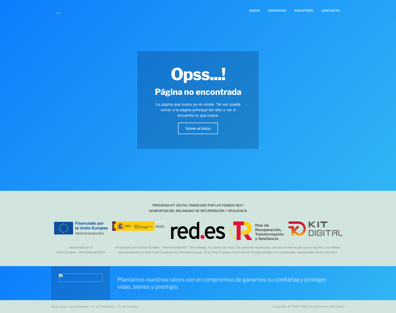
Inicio (254, 10)
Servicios (277, 10)
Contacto (331, 10)
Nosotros (304, 10)
